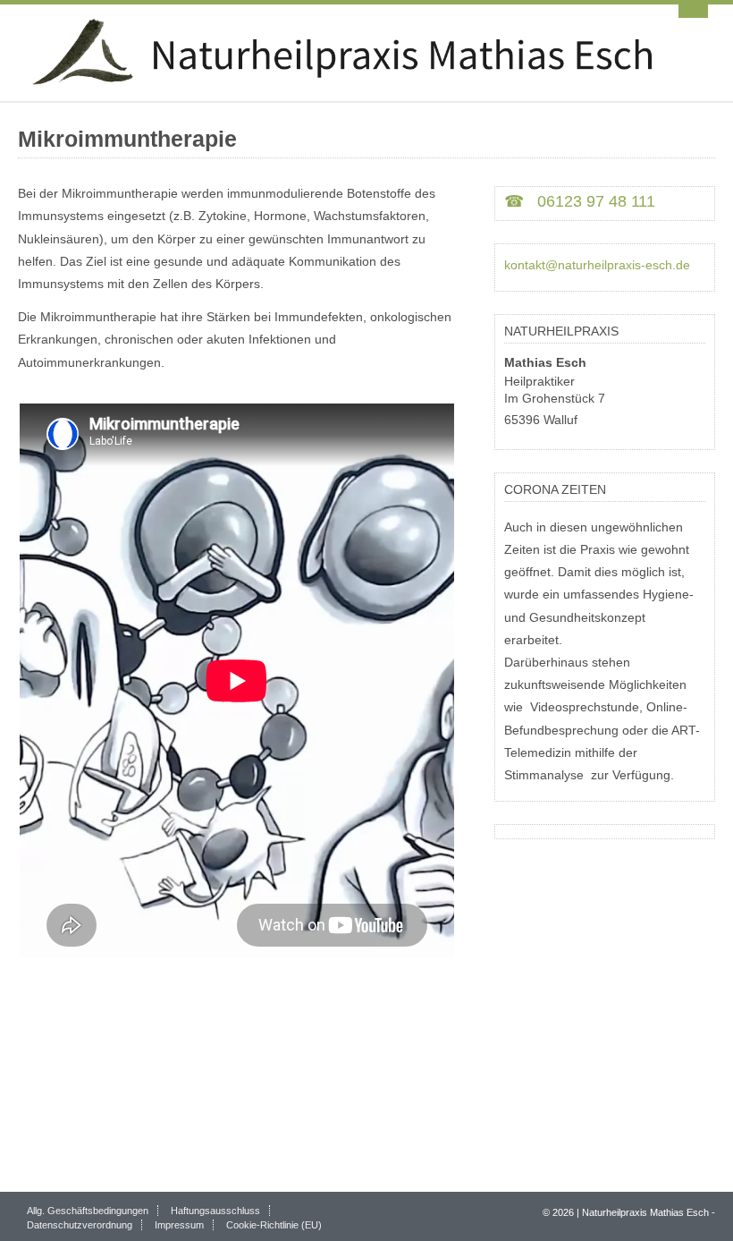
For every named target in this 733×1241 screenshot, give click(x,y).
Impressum (179, 1225)
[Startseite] (366, 53)
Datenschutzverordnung (79, 1225)
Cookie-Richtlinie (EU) (274, 1225)
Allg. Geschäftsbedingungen (87, 1210)
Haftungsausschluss (215, 1210)
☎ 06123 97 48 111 (579, 201)
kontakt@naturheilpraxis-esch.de (597, 265)
